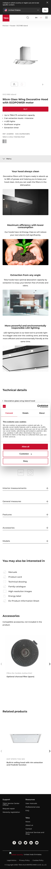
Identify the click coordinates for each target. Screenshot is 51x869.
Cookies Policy (38, 860)
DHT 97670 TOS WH (16, 759)
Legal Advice (11, 860)
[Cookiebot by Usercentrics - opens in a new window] (37, 406)
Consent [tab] (9, 413)
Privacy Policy (24, 860)
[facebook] (14, 842)
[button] (22, 10)
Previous (1, 664)
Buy (25, 109)
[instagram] (20, 842)
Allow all (25, 447)
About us (29, 825)
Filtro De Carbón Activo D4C (19, 673)
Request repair (9, 809)
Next (42, 84)
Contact (29, 829)
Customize (24, 454)
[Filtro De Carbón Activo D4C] (25, 652)
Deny (25, 461)
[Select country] (32, 17)
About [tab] (42, 413)
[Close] (47, 2)
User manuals (31, 803)
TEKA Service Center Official (11, 804)
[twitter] (25, 842)
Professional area (33, 807)
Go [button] (45, 10)
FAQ (27, 810)
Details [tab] (26, 413)
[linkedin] (31, 842)
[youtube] (36, 842)
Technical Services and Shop (35, 833)
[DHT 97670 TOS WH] (25, 738)
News (28, 822)
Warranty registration (11, 812)
